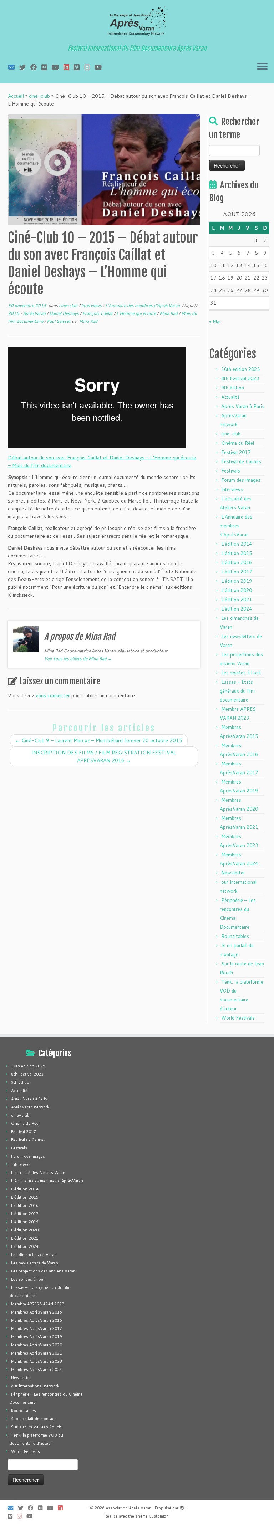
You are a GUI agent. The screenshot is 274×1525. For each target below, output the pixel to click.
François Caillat (98, 313)
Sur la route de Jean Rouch (36, 1427)
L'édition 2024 (236, 609)
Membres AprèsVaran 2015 (36, 1312)
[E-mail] (13, 67)
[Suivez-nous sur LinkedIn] (69, 67)
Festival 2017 (235, 452)
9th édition (232, 387)
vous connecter (53, 695)
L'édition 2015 (236, 553)
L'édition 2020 (236, 590)
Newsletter (233, 872)
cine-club (39, 96)
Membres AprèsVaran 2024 (36, 1369)
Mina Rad (169, 313)
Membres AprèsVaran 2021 (36, 1353)
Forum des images (240, 480)
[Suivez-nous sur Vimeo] (79, 67)
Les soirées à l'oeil (241, 672)
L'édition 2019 (236, 581)
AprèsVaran (35, 313)
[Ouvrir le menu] (262, 66)
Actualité (230, 397)
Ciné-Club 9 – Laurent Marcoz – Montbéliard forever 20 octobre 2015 (98, 740)
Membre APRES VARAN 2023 (37, 1304)
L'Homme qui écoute (136, 313)
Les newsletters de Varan (34, 1263)
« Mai (214, 321)
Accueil (16, 96)
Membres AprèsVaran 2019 (36, 1337)
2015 (14, 313)
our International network (35, 1386)
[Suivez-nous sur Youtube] (100, 67)
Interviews (92, 305)
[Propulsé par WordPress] (181, 1506)
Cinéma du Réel (237, 443)
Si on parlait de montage (34, 1419)
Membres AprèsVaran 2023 (36, 1361)
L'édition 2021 (236, 599)
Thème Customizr (151, 1516)
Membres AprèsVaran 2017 (36, 1328)
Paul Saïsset (59, 321)
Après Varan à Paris (242, 406)
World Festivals (238, 1018)
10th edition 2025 (240, 369)
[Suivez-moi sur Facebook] (35, 67)
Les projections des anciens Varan (43, 1271)
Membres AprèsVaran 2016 (36, 1320)
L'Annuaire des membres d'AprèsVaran (143, 305)
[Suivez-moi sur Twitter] (24, 67)
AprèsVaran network (30, 1107)
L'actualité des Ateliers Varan (38, 1172)
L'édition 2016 (236, 562)
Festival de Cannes (241, 461)
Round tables (235, 936)
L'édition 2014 (236, 544)
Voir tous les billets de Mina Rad (78, 659)
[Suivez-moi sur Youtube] (58, 67)
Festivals (230, 471)
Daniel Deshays (64, 313)
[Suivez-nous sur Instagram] (89, 67)
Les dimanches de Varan (34, 1255)
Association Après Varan (129, 1508)
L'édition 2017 (236, 571)
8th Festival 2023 (240, 378)
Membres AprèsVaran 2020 (36, 1345)
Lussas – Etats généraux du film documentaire (237, 691)
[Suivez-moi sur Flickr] (46, 67)
